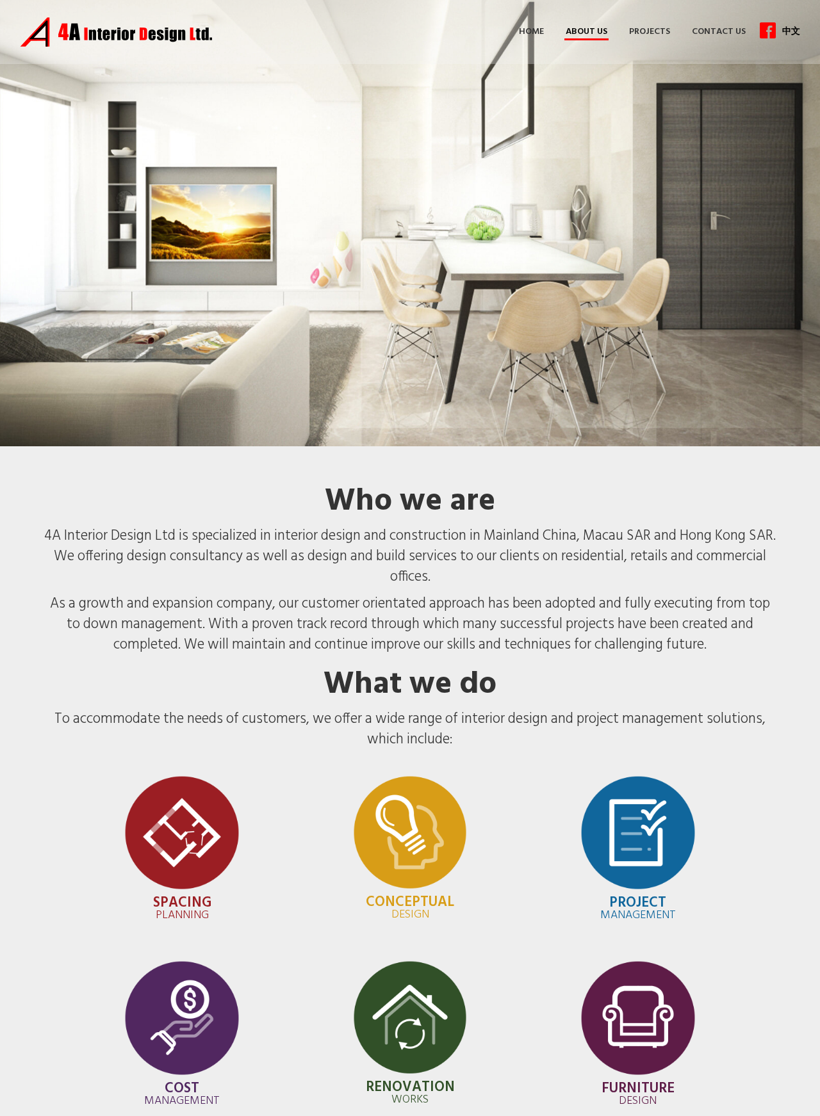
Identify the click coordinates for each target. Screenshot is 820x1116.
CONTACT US (719, 31)
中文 (791, 31)
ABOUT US (586, 31)
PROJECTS (649, 31)
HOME (532, 31)
